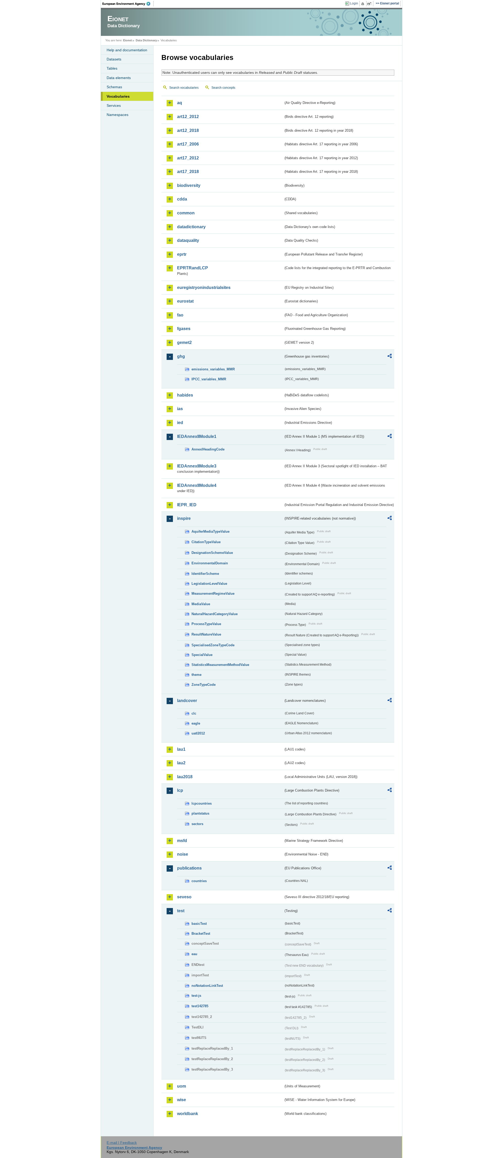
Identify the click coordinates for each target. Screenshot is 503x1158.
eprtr (182, 254)
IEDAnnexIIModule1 (196, 436)
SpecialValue (202, 655)
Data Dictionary (146, 40)
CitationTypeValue (206, 542)
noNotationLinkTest (207, 986)
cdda (182, 199)
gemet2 (184, 342)
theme (196, 675)
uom (181, 1086)
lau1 (181, 749)
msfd (182, 840)
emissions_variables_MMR (213, 369)
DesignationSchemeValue (212, 553)
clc (194, 713)
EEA (128, 3)
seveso (184, 897)
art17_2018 (188, 171)
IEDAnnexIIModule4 (196, 485)
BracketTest (201, 934)
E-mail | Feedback (122, 1142)
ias (180, 409)
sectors (197, 824)
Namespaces (117, 115)
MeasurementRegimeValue (213, 593)
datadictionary (191, 227)
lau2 (181, 763)
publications (189, 868)
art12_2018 (188, 130)
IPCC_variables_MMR (209, 379)
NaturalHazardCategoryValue (215, 614)
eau (194, 954)
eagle (196, 723)
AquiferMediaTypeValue (210, 531)
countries (199, 881)
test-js (196, 996)
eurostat (185, 301)
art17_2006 (188, 144)
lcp (180, 790)
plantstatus (200, 813)
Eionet (127, 40)
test (180, 911)
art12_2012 (188, 116)
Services (114, 105)
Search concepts (223, 87)
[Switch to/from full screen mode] (370, 3)
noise (182, 854)
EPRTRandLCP (192, 268)
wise (181, 1100)
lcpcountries (202, 803)
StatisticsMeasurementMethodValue (220, 665)
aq (179, 103)
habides (185, 395)
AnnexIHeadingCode (208, 449)
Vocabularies (118, 96)
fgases (183, 328)
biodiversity (188, 185)
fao (180, 315)
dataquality (188, 240)
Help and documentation (127, 50)
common (186, 213)
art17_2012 (188, 158)
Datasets (114, 59)
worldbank (187, 1113)
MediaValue (201, 604)
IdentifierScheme (205, 574)
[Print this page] (363, 3)
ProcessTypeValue (206, 624)
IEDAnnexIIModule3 (196, 466)
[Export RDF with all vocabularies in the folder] (389, 357)
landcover (187, 700)
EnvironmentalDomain (210, 563)
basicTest (199, 924)
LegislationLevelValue (209, 584)
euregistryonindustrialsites (204, 287)
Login (354, 3)
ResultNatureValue (206, 634)
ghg (181, 356)
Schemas (114, 87)
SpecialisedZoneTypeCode (213, 645)
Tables (112, 68)
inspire (184, 518)
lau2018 (185, 777)
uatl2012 (198, 733)
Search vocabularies (184, 87)
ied (180, 422)
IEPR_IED (186, 505)
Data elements (119, 78)
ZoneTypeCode (204, 685)
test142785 (200, 1006)
